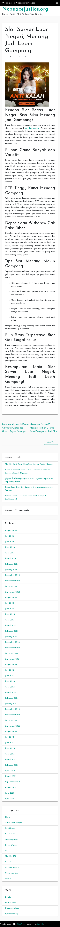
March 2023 (10, 759)
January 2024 (11, 704)
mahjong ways (11, 839)
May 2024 (10, 681)
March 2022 (10, 776)
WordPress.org (11, 914)
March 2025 (10, 625)
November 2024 (12, 648)
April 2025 (10, 620)
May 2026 (10, 547)
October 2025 (11, 586)
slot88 (8, 862)
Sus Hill (40, 924)
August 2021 (10, 787)
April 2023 (10, 754)
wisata (8, 878)
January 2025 (11, 637)
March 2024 (10, 692)
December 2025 (12, 575)
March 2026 (10, 558)
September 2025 (12, 592)
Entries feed (10, 903)
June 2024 (9, 676)
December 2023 (12, 709)
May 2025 (10, 614)
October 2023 (11, 720)
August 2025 (11, 597)
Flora (7, 817)
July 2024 (9, 670)
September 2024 (12, 659)
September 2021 (12, 782)
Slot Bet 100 (10, 856)
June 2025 (9, 609)
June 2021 (9, 793)
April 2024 (10, 687)
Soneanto (23, 57)
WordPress (21, 924)
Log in (8, 897)
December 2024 (12, 642)
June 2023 (9, 743)
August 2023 (11, 732)
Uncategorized (11, 873)
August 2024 (11, 665)
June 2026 (9, 542)
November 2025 (12, 581)
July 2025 (9, 603)
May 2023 (10, 748)
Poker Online (11, 845)
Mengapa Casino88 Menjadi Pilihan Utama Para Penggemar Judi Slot (43, 428)
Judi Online (10, 828)
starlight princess (12, 867)
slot (6, 851)
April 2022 (10, 771)
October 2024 (11, 653)
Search (51, 442)
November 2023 (12, 715)
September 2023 (12, 726)
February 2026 (11, 564)
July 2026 (9, 536)
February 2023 (11, 765)
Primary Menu (56, 10)
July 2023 (9, 737)
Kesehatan (10, 834)
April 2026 (10, 553)
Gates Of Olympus (13, 823)
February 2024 (11, 698)
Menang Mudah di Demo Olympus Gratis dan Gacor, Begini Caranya (15, 428)
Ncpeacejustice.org (25, 9)
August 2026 (11, 530)
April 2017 (9, 799)
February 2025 (11, 631)
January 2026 (11, 570)
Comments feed (12, 908)
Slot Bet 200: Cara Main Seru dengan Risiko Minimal (29, 464)
